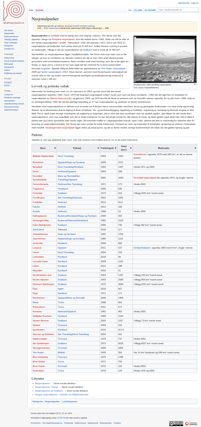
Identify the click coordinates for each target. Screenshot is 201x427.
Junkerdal (37, 243)
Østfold (61, 352)
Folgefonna (38, 188)
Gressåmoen (140, 154)
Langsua (37, 247)
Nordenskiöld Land (42, 275)
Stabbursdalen (40, 339)
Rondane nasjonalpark (63, 39)
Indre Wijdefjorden (42, 225)
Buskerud (62, 216)
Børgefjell (37, 167)
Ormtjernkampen (142, 247)
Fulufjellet (37, 202)
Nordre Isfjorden (41, 279)
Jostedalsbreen (40, 234)
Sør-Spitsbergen (41, 343)
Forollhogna (39, 197)
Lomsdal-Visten (40, 261)
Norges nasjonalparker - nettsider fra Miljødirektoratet (61, 394)
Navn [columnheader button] (43, 148)
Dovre (36, 171)
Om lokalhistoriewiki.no (52, 423)
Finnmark (62, 325)
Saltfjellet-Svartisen (42, 316)
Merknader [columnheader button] (163, 148)
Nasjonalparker (42, 383)
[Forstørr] (195, 84)
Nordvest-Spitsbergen (43, 284)
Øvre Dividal (39, 361)
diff (39, 28)
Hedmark (62, 171)
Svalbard (87, 50)
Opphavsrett (93, 423)
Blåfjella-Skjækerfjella (43, 156)
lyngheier (45, 68)
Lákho (36, 266)
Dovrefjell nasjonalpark (145, 177)
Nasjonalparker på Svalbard (49, 390)
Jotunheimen (39, 238)
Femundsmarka (40, 184)
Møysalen (37, 270)
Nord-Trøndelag (66, 156)
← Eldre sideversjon (50, 28)
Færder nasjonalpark (50, 72)
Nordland (78, 167)
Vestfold (62, 206)
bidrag (91, 26)
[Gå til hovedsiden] (13, 12)
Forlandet (37, 193)
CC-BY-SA (61, 418)
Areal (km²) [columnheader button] (124, 148)
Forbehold (68, 423)
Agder (61, 288)
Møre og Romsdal (67, 176)
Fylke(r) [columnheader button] (77, 148)
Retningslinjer (106, 423)
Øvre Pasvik (39, 366)
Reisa (35, 302)
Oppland (62, 162)
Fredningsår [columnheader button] (107, 148)
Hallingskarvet (40, 216)
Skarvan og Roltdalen (43, 334)
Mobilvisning (80, 423)
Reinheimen (39, 298)
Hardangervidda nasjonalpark (60, 127)
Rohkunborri (39, 307)
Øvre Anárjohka (40, 357)
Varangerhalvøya (41, 348)
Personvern (36, 423)
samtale (83, 26)
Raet (35, 288)
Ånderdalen (38, 370)
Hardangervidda (41, 220)
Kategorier (38, 401)
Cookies (117, 423)
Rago (35, 293)
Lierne (36, 252)
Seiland (36, 325)
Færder (36, 206)
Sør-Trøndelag (75, 184)
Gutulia (36, 211)
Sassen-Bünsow (41, 320)
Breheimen (38, 162)
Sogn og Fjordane (76, 162)
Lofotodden (38, 257)
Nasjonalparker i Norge (46, 387)
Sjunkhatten (38, 329)
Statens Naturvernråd (60, 98)
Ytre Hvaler (38, 352)
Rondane (37, 311)
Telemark (72, 220)
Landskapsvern (69, 401)
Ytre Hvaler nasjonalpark (113, 68)
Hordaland (63, 188)
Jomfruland (38, 229)
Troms (61, 302)
